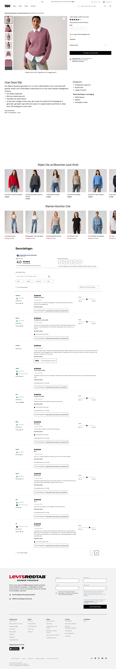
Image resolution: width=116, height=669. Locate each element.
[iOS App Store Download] (14, 648)
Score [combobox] (18, 281)
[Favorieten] (105, 6)
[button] (72, 39)
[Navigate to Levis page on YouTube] (102, 659)
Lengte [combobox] (28, 281)
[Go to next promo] (75, 1)
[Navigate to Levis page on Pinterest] (95, 659)
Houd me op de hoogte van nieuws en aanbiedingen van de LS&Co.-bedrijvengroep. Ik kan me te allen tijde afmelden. (68, 593)
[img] (105, 588)
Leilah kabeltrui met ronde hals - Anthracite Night (57, 310)
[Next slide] (111, 182)
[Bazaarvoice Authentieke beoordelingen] (26, 255)
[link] (23, 658)
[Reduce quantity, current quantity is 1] (101, 45)
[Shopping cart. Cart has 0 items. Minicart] (110, 6)
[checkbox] (57, 593)
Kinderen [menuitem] (33, 6)
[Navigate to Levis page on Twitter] (106, 659)
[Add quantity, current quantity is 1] (108, 45)
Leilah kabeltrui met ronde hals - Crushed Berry (56, 387)
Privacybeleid (86, 602)
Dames (10, 13)
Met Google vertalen (38, 306)
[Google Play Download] (27, 648)
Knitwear (26, 13)
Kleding (6, 13)
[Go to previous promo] (40, 1)
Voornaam (58, 577)
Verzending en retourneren (78, 61)
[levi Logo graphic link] (7, 6)
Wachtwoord (86, 585)
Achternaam (86, 577)
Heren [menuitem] (20, 6)
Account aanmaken (95, 606)
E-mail (57, 585)
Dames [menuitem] (26, 6)
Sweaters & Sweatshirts (18, 13)
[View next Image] (66, 43)
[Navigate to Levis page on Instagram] (99, 659)
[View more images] (8, 68)
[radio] (72, 28)
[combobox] (91, 287)
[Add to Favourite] (64, 18)
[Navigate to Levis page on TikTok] (91, 659)
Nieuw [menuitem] (14, 6)
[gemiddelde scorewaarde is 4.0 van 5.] (74, 19)
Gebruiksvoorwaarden (89, 601)
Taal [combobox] (48, 281)
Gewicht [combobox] (39, 281)
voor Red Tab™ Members (79, 22)
